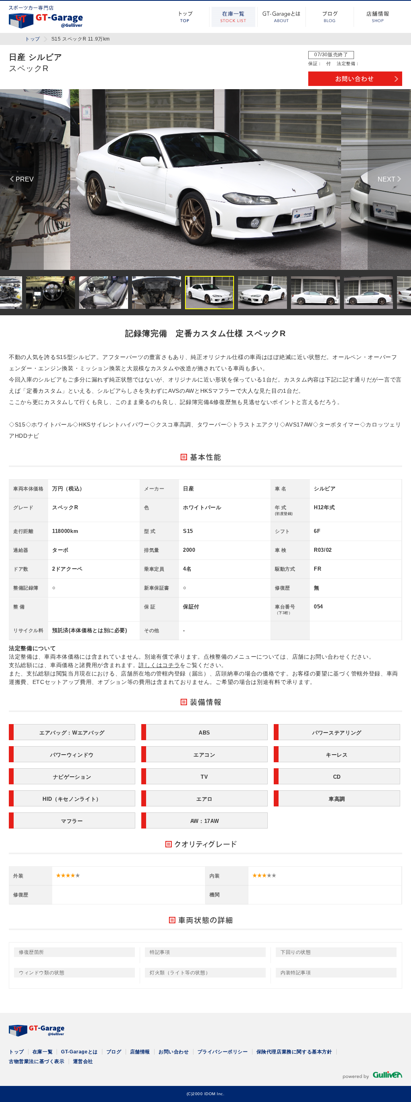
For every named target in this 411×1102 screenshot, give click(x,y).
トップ (185, 17)
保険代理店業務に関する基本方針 (294, 1052)
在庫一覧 (234, 17)
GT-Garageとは (282, 17)
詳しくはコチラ (159, 665)
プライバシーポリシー (222, 1052)
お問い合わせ (174, 1052)
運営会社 (83, 1061)
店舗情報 (378, 17)
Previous (22, 179)
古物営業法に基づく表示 (37, 1061)
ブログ (330, 17)
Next (389, 179)
